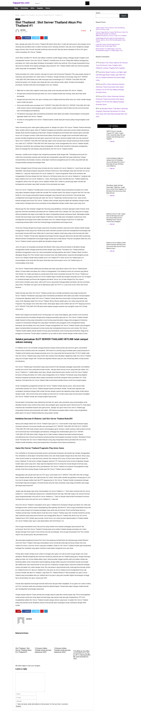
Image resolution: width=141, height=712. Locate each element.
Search (98, 13)
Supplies (40, 8)
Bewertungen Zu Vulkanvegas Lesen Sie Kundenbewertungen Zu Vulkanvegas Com (109, 49)
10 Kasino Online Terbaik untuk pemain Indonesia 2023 (43, 650)
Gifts (32, 8)
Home (17, 15)
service (23, 30)
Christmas (24, 8)
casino (23, 15)
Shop (16, 8)
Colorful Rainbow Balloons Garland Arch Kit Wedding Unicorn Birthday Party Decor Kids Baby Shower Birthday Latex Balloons (115, 162)
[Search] (87, 3)
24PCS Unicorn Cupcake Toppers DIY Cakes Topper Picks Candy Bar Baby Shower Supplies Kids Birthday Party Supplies (115, 135)
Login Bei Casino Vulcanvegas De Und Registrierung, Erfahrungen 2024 (108, 45)
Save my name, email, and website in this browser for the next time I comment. (43, 704)
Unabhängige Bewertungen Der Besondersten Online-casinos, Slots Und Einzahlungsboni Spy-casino (111, 40)
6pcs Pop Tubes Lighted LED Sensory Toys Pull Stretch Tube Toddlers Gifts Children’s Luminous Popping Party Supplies (112, 65)
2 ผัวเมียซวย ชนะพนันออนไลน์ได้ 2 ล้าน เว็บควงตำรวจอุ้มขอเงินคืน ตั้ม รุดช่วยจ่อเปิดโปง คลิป (81, 655)
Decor (48, 8)
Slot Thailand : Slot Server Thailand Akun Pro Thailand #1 (23, 650)
